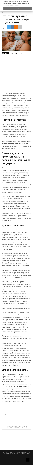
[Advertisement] (16, 74)
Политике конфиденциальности (11, 5)
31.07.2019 (14, 53)
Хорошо (17, 8)
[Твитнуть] (9, 27)
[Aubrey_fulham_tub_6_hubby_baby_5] (16, 41)
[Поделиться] (12, 27)
